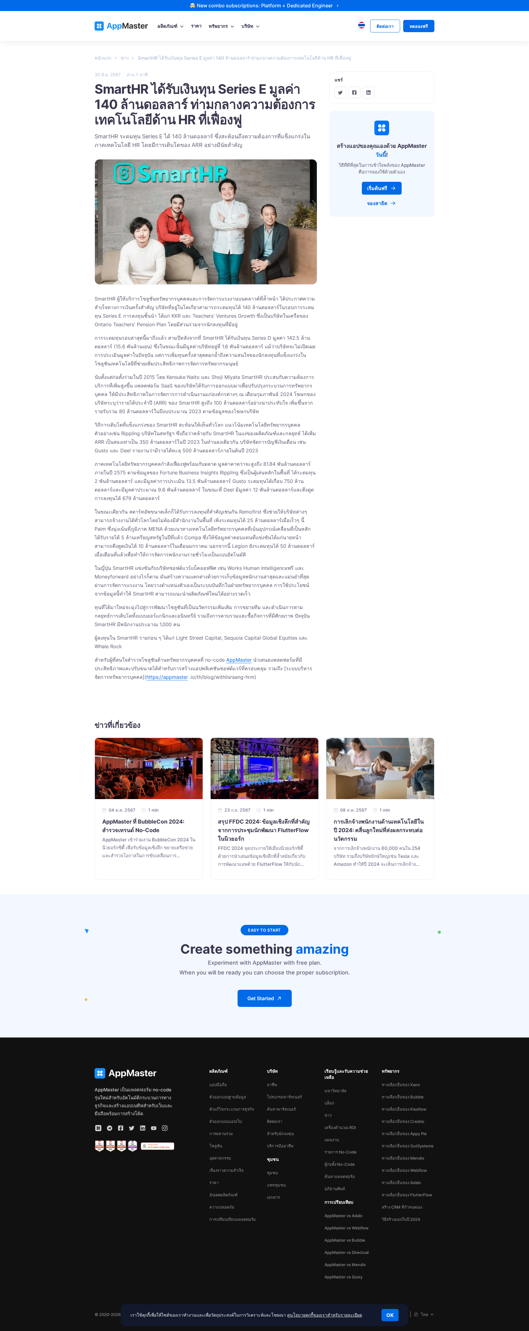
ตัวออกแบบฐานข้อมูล (227, 1096)
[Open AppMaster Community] (98, 1128)
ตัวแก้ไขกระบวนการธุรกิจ (231, 1109)
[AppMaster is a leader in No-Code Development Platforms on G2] (99, 1146)
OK (390, 1315)
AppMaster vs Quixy (343, 1276)
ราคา (214, 1182)
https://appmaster (167, 677)
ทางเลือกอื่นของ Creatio (403, 1121)
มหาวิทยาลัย (336, 1090)
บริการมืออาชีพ (280, 1145)
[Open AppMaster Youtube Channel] (153, 1128)
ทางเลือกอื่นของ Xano (401, 1084)
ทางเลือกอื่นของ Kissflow (404, 1109)
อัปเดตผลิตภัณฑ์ (223, 1194)
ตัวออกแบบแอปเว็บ (225, 1121)
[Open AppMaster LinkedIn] (142, 1128)
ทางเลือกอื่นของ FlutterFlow (407, 1194)
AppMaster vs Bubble (345, 1240)
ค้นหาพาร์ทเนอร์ (281, 1109)
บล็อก (329, 1103)
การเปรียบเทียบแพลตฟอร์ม (232, 1219)
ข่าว (328, 1115)
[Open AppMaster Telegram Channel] (109, 1128)
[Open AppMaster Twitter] (131, 1128)
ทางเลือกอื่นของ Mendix (403, 1158)
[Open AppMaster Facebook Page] (120, 1128)
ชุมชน (272, 1172)
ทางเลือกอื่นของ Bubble (403, 1096)
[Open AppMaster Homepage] (134, 1073)
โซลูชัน (215, 1145)
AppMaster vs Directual (347, 1252)
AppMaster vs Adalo (343, 1215)
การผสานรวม (221, 1133)
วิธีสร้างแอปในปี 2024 (401, 1219)
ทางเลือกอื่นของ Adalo (401, 1182)
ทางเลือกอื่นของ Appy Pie (404, 1133)
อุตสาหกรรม (220, 1158)
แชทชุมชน (276, 1185)
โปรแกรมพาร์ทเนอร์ (284, 1096)
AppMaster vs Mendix (345, 1264)
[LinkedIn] (368, 92)
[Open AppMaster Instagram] (164, 1128)
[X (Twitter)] (340, 92)
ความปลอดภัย (221, 1207)
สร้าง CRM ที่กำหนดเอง (402, 1207)
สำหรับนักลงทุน (280, 1133)
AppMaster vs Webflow (347, 1227)
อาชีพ (272, 1084)
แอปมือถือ (218, 1084)
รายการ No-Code (341, 1152)
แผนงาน (332, 1139)
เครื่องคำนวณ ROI (340, 1127)
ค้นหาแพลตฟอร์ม (340, 1176)
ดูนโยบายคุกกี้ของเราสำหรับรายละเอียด (324, 1315)
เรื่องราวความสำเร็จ (226, 1170)
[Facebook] (354, 92)
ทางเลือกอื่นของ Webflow (404, 1170)
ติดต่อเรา (274, 1121)
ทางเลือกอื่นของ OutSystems (407, 1145)
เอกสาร (273, 1197)
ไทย (424, 1314)
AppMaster (239, 660)
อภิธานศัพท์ (335, 1188)
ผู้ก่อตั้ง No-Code (340, 1164)
